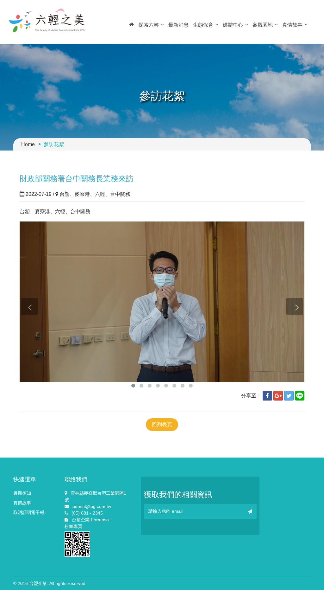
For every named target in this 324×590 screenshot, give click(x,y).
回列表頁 (162, 424)
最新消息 (178, 25)
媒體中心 (233, 25)
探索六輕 (149, 25)
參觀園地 (262, 25)
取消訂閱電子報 (28, 512)
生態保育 (203, 25)
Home (28, 144)
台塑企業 (38, 583)
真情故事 (292, 25)
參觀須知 (22, 493)
